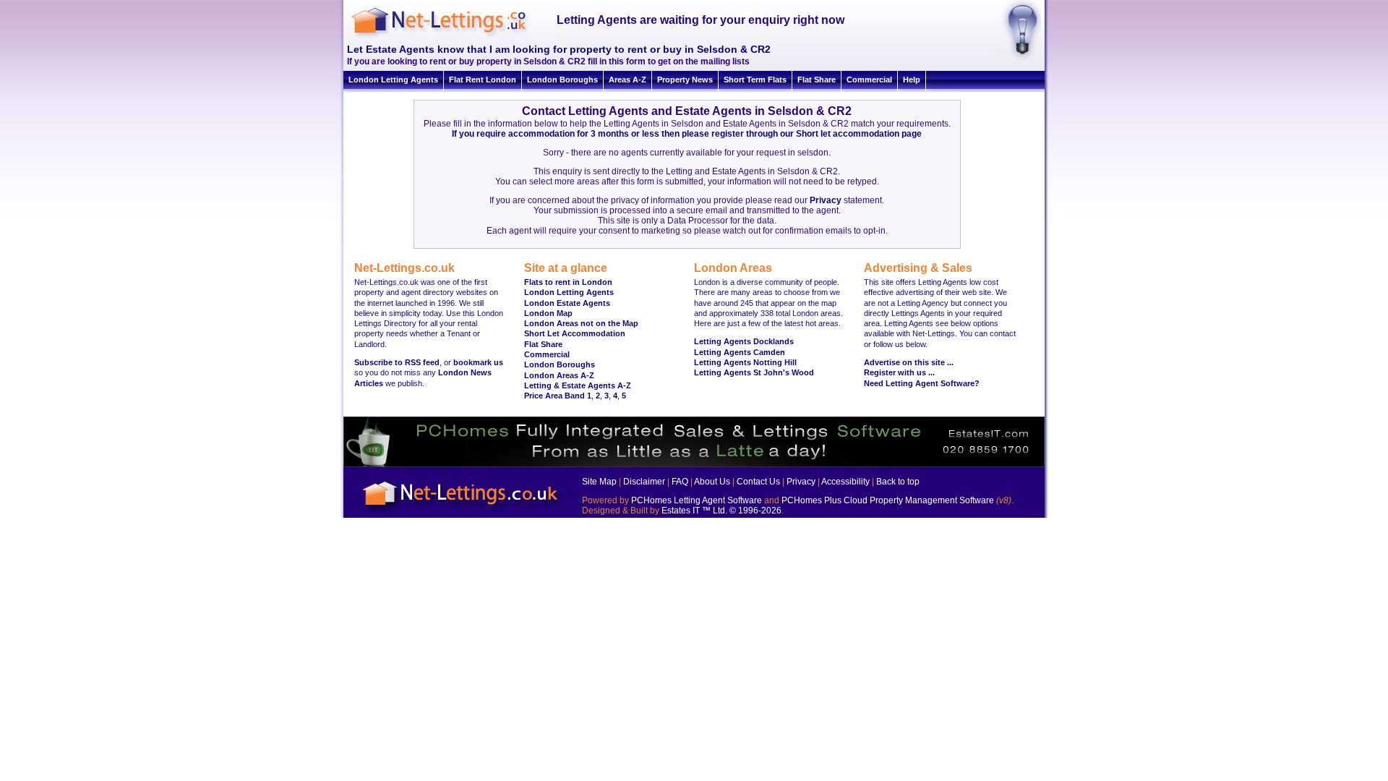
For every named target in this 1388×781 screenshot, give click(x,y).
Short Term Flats (755, 79)
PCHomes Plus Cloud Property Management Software (887, 500)
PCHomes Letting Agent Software (696, 500)
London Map (548, 313)
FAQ (680, 482)
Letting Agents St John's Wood (754, 372)
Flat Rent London (482, 79)
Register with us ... (899, 372)
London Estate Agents (567, 303)
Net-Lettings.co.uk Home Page (462, 512)
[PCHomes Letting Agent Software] (694, 464)
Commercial (869, 79)
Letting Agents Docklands (744, 341)
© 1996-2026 (755, 510)
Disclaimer (644, 482)
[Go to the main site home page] (452, 36)
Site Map (599, 482)
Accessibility (845, 482)
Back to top (898, 482)
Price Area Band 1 (557, 395)
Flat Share (816, 79)
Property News (685, 79)
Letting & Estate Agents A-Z (577, 385)
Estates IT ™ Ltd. (694, 510)
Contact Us (758, 482)
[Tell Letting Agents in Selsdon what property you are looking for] (1017, 57)
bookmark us (478, 362)
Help (911, 79)
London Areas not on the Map (581, 323)
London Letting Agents (393, 79)
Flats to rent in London (568, 282)
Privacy (825, 200)
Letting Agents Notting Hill (745, 362)
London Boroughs (562, 79)
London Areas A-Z (559, 375)
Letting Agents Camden (739, 352)
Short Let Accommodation (574, 333)
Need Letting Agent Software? (922, 383)
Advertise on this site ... (909, 362)
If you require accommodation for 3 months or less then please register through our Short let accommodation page (687, 134)
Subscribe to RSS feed (397, 362)
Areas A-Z (627, 79)
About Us (712, 482)
